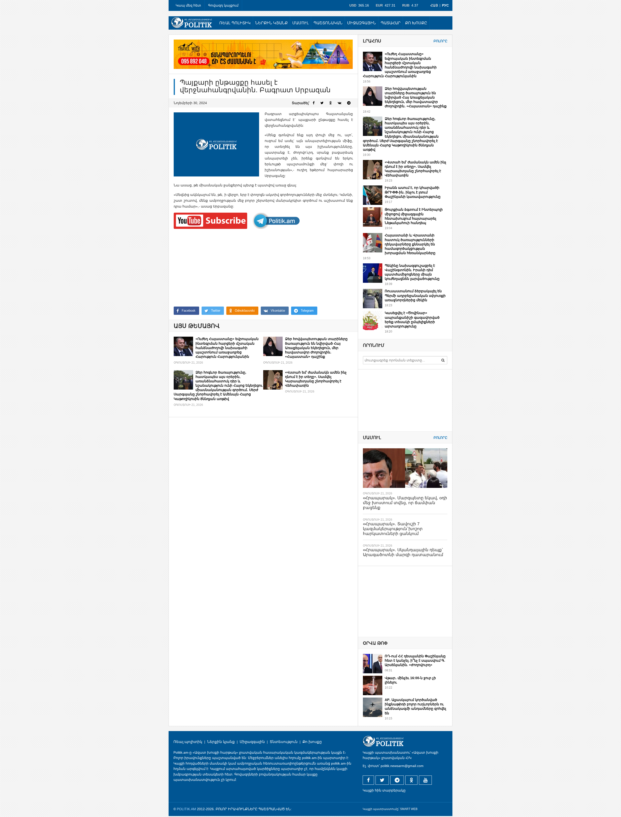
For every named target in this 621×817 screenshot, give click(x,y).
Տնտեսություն (284, 742)
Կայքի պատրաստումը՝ (381, 809)
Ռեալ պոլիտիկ (235, 23)
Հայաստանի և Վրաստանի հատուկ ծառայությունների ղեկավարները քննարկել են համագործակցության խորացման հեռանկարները (410, 244)
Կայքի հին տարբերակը (384, 790)
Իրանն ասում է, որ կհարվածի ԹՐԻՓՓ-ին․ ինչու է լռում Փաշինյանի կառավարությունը (413, 192)
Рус (445, 5)
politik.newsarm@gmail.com (402, 766)
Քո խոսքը (416, 23)
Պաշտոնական (328, 23)
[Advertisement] (263, 268)
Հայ (434, 5)
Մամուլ (300, 23)
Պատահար (390, 23)
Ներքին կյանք (271, 23)
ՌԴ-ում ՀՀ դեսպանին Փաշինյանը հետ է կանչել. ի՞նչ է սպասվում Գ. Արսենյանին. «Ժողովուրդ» (415, 660)
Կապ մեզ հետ (188, 5)
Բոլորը (440, 41)
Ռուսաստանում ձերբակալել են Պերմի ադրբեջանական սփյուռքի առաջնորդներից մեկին (415, 295)
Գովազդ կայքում (223, 5)
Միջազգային (361, 23)
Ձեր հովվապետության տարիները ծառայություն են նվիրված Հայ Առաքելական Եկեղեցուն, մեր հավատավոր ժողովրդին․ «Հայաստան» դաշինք (316, 347)
